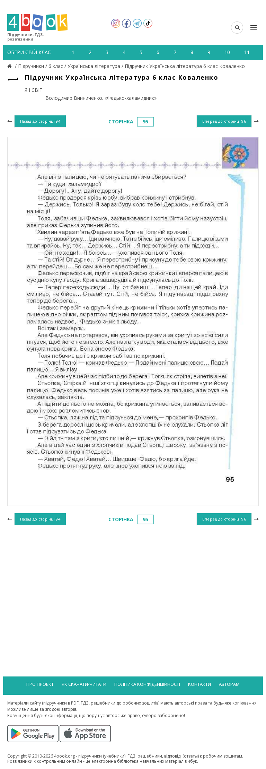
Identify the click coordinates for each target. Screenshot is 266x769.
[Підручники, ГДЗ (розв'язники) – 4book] (10, 66)
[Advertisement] (133, 583)
